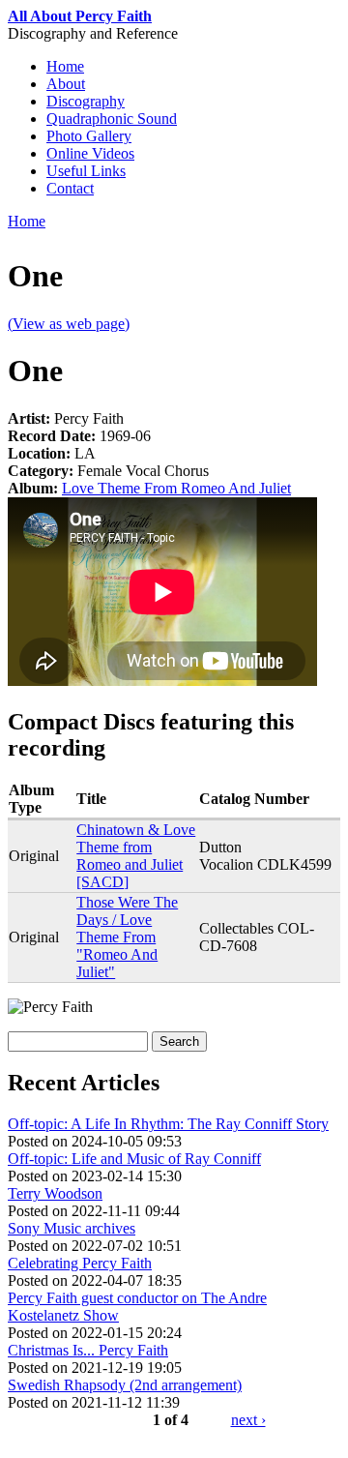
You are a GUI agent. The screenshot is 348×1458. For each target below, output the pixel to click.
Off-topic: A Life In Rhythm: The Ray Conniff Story (168, 1124)
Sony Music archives (71, 1228)
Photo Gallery (88, 136)
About (65, 83)
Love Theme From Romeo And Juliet (176, 488)
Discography (85, 101)
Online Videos (90, 153)
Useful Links (86, 171)
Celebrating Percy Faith (80, 1263)
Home (65, 66)
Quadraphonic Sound (111, 118)
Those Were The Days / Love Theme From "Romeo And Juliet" (127, 937)
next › (248, 1420)
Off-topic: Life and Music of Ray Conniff (134, 1158)
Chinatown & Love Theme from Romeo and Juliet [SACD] (135, 855)
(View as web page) (69, 323)
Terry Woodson (55, 1193)
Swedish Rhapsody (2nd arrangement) (125, 1385)
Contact (70, 188)
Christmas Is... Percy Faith (88, 1350)
